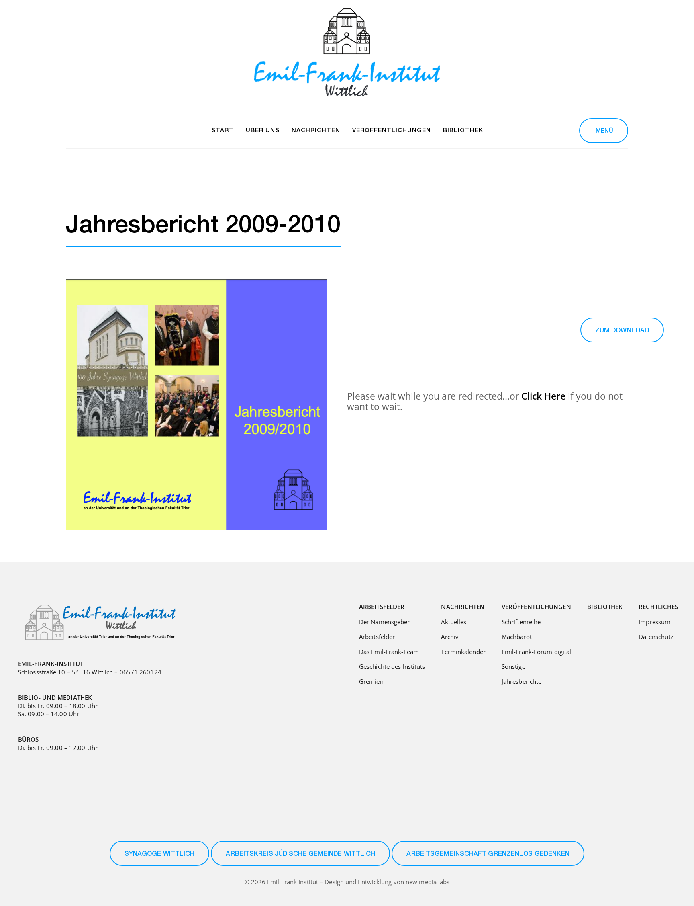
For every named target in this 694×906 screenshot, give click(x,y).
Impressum (654, 622)
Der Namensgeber (384, 622)
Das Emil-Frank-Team (389, 652)
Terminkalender (463, 652)
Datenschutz (656, 637)
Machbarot (517, 637)
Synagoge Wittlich (160, 854)
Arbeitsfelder (381, 607)
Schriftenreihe (521, 622)
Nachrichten (462, 607)
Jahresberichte (521, 681)
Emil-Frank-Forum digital (536, 652)
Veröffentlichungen (536, 607)
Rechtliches (658, 607)
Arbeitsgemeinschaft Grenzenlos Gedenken (487, 854)
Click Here (543, 395)
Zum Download (622, 331)
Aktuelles (453, 622)
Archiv (450, 637)
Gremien (371, 681)
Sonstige (513, 666)
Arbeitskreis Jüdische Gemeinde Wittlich (300, 854)
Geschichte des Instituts (392, 666)
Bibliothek (605, 607)
